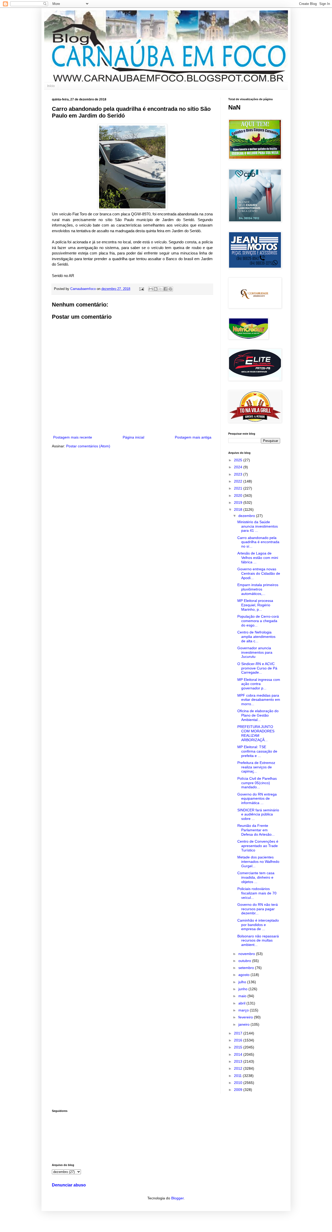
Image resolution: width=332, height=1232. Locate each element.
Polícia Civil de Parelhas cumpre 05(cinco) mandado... (257, 782)
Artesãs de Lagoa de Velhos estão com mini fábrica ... (257, 557)
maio (242, 996)
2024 (238, 467)
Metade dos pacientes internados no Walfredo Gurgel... (258, 861)
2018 (238, 509)
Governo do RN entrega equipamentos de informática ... (257, 798)
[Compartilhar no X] (160, 288)
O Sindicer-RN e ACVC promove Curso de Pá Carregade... (257, 668)
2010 (238, 1083)
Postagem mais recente (72, 437)
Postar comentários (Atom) (88, 446)
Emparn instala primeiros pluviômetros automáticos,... (257, 589)
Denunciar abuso (69, 1185)
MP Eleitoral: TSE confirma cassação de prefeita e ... (257, 751)
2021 (238, 488)
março (244, 1010)
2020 (238, 495)
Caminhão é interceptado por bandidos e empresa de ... (258, 924)
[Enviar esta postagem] (141, 289)
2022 (238, 481)
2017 (238, 1033)
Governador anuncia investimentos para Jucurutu (254, 652)
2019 (238, 502)
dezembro (247, 516)
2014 (238, 1054)
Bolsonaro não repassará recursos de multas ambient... (258, 940)
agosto (244, 975)
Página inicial (133, 437)
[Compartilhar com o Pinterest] (170, 288)
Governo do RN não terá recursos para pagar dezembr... (257, 908)
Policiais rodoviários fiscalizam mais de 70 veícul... (256, 893)
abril (242, 1003)
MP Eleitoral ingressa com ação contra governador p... (258, 683)
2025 (238, 460)
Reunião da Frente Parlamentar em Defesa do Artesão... (256, 829)
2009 (238, 1090)
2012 (238, 1068)
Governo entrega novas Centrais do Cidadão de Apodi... (258, 573)
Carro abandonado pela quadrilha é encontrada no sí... (258, 542)
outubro (245, 961)
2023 (238, 474)
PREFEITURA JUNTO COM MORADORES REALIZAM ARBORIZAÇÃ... (255, 733)
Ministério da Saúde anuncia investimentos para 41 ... (257, 526)
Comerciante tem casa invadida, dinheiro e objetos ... (255, 877)
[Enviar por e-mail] (150, 288)
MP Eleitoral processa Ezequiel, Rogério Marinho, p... (255, 605)
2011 (238, 1076)
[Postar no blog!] (155, 288)
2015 (238, 1047)
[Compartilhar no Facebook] (165, 288)
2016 (238, 1040)
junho (243, 989)
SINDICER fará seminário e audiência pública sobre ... (258, 814)
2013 (238, 1061)
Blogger (177, 1198)
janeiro (244, 1024)
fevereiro (246, 1017)
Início (51, 86)
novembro (247, 954)
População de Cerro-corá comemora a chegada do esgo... (258, 620)
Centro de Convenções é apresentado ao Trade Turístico (257, 845)
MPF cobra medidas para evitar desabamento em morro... (258, 699)
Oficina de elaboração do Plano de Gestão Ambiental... (258, 715)
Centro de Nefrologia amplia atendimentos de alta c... (256, 636)
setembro (246, 968)
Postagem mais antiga (193, 437)
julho (242, 982)
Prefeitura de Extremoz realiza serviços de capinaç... (256, 767)
